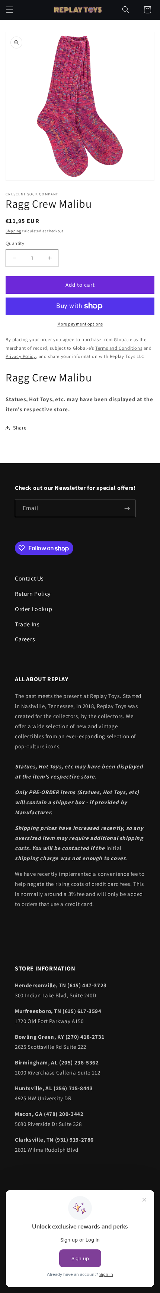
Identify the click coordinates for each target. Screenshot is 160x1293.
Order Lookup (33, 609)
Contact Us (29, 578)
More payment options (80, 324)
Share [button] (20, 427)
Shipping (13, 231)
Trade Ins (27, 624)
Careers (25, 639)
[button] (9, 9)
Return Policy (33, 594)
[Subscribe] (127, 508)
